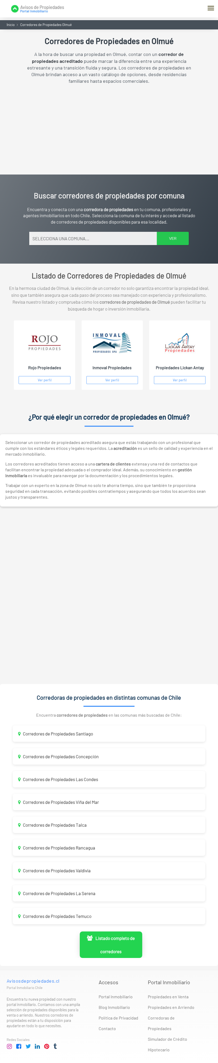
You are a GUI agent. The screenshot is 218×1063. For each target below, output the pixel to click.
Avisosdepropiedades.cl (33, 981)
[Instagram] (9, 1046)
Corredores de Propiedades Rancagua (58, 847)
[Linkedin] (37, 1046)
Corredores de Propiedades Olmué (46, 25)
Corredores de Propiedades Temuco (56, 916)
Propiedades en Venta (168, 996)
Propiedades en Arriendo (171, 1007)
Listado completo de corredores (114, 944)
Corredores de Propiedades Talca (54, 824)
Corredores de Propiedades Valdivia (56, 870)
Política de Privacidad (118, 1017)
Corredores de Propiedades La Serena (58, 893)
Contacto (107, 1028)
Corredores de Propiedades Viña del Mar (60, 802)
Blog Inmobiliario (114, 1007)
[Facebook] (19, 1046)
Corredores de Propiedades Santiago (57, 733)
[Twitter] (28, 1046)
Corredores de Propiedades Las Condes (60, 779)
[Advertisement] (109, 129)
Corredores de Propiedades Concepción (60, 756)
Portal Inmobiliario (116, 996)
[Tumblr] (56, 1046)
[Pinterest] (47, 1046)
